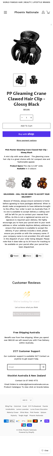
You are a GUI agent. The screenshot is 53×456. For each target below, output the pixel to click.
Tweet (16, 256)
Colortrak (17, 406)
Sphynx (43, 412)
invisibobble (10, 409)
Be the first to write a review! (26, 314)
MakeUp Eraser (13, 412)
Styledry (14, 415)
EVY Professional (34, 406)
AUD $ (25, 400)
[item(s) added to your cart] (48, 12)
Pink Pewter (34, 412)
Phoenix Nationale (26, 12)
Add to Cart (26, 126)
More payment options (27, 140)
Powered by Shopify (26, 432)
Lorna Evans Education (38, 409)
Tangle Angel (23, 415)
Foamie (45, 406)
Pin (40, 256)
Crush (25, 406)
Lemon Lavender (22, 409)
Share (28, 256)
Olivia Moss (24, 412)
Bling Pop (8, 406)
